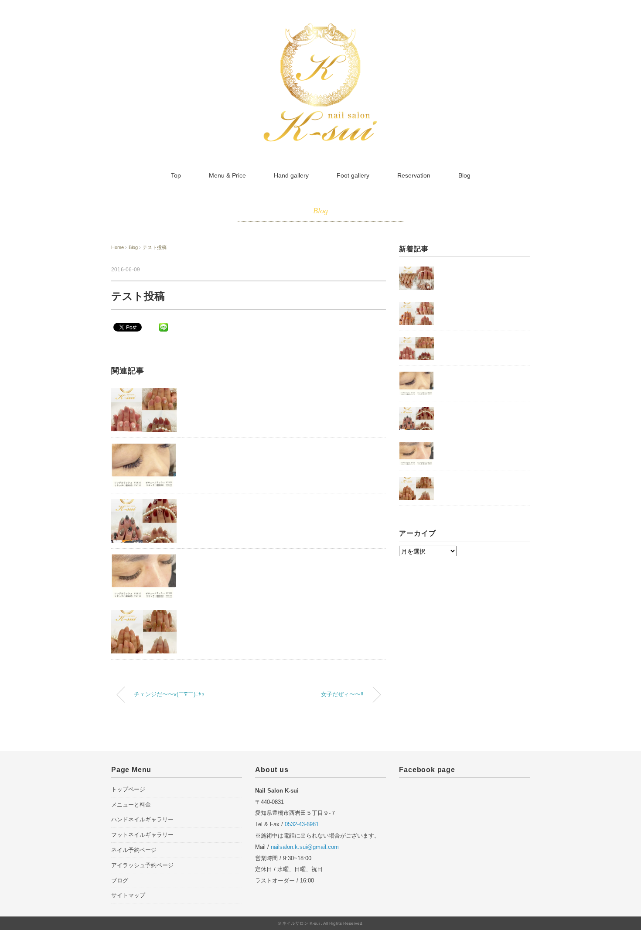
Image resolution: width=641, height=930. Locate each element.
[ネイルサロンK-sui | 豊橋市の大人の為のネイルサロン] (320, 27)
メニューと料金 (131, 804)
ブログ (119, 880)
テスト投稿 (155, 247)
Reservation (413, 175)
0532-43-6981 (302, 824)
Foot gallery (353, 175)
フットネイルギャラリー (142, 834)
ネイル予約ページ (134, 850)
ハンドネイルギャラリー (142, 819)
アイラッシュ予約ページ (142, 865)
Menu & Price (227, 175)
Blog (464, 175)
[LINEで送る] (163, 326)
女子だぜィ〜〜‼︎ (342, 694)
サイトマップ (128, 895)
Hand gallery (291, 175)
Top (176, 175)
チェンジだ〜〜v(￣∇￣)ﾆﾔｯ (169, 694)
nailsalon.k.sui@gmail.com (305, 847)
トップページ (128, 789)
